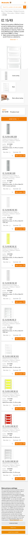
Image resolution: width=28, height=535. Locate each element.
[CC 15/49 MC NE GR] (8, 275)
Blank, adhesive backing (13, 361)
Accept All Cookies (13, 532)
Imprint (21, 520)
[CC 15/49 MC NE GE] (8, 239)
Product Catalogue (8, 11)
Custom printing (11, 142)
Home (2, 11)
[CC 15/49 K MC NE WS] (8, 349)
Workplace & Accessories (19, 11)
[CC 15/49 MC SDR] (8, 166)
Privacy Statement (14, 520)
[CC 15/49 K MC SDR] (8, 129)
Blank (9, 215)
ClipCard (22, 13)
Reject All (13, 527)
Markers (4, 13)
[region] (14, 508)
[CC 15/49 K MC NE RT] (8, 419)
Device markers (11, 13)
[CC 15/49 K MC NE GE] (8, 384)
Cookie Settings (13, 523)
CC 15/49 (4, 142)
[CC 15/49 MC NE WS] (8, 202)
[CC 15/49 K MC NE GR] (8, 454)
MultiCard (17, 13)
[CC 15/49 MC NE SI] (8, 312)
